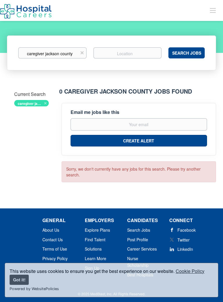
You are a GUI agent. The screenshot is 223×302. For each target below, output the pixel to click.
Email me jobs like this (95, 112)
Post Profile (137, 239)
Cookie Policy (190, 271)
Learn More (95, 258)
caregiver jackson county (33, 103)
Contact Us (52, 239)
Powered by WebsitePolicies (34, 289)
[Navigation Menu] (213, 10)
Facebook (186, 230)
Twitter (183, 240)
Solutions (93, 249)
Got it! (19, 280)
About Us (50, 230)
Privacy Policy (55, 258)
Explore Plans (97, 230)
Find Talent (95, 239)
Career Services (142, 249)
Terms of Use (54, 249)
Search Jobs (186, 53)
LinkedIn (185, 249)
